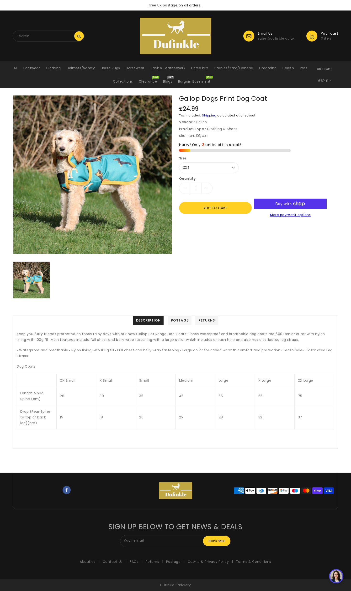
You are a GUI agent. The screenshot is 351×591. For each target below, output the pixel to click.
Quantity (187, 178)
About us (88, 561)
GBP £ (323, 80)
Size (183, 158)
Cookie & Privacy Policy (208, 561)
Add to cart (215, 208)
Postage (173, 561)
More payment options (290, 214)
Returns (152, 561)
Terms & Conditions (253, 561)
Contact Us (113, 561)
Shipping (209, 115)
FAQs (134, 561)
